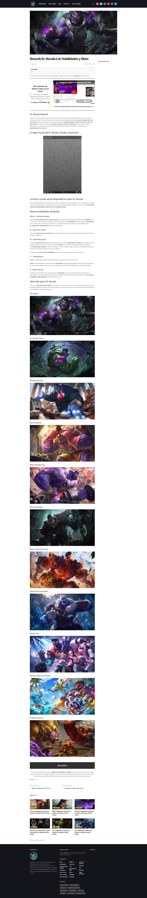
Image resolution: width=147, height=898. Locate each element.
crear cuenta (63, 890)
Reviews (71, 877)
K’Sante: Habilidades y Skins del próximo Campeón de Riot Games (40, 812)
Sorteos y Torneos (81, 862)
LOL (37, 779)
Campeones (34, 64)
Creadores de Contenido (74, 887)
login (34, 840)
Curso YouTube (64, 877)
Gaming (63, 893)
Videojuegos (42, 4)
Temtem (81, 865)
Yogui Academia (76, 4)
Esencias (80, 890)
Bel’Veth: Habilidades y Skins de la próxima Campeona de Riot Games (84, 813)
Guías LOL (72, 864)
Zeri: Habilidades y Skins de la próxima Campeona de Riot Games (61, 832)
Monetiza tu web (72, 869)
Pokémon (71, 874)
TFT (80, 868)
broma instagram (74, 885)
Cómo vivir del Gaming (63, 867)
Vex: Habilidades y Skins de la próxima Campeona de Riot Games (83, 832)
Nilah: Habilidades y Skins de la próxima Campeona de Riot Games (61, 813)
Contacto (66, 4)
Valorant (81, 870)
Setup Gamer (52, 4)
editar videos (72, 890)
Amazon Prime (64, 885)
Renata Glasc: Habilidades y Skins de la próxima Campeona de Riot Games (40, 832)
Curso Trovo (63, 872)
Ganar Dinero (71, 893)
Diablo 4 (71, 862)
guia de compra (81, 893)
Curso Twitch (63, 874)
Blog (59, 4)
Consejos (63, 887)
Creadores (62, 870)
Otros (71, 872)
